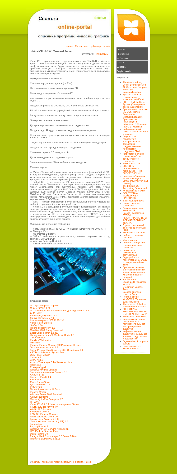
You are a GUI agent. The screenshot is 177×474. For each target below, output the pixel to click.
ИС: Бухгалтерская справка (44, 305)
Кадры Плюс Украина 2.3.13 (44, 419)
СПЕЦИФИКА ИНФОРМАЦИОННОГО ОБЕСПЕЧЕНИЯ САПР (135, 311)
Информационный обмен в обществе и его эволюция (135, 131)
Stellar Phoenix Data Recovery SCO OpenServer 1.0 (56, 350)
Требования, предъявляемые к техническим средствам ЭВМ (132, 148)
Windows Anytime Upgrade (43, 369)
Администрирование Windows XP (133, 209)
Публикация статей (100, 46)
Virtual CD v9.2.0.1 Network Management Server (54, 404)
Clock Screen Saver (40, 382)
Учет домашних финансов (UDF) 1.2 (49, 421)
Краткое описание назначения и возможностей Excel (133, 97)
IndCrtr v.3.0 (36, 387)
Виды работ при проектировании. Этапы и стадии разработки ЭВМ (135, 261)
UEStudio (35, 342)
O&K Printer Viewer (40, 355)
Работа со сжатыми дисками (133, 236)
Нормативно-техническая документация (130, 252)
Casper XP (35, 357)
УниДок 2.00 (36, 325)
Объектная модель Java (133, 288)
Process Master (38, 392)
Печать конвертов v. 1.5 (42, 328)
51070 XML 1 (36, 360)
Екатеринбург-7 (38, 367)
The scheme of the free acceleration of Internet (134, 305)
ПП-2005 (34, 402)
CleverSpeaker (37, 337)
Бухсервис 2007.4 (39, 411)
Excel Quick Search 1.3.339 (44, 333)
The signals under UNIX (135, 316)
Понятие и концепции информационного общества (134, 245)
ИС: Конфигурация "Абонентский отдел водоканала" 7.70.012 (62, 310)
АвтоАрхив (35, 379)
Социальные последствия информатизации (131, 139)
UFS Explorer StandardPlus (44, 431)
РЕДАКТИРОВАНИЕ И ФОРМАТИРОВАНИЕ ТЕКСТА (135, 220)
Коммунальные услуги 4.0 (44, 407)
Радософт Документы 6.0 (43, 315)
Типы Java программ (133, 200)
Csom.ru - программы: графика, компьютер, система (57, 462)
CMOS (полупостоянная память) (135, 182)
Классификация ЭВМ (134, 190)
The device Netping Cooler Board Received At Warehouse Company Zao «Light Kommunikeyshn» (135, 87)
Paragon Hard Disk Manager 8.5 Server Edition (53, 436)
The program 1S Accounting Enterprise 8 (135, 187)
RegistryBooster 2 (39, 426)
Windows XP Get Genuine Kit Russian (49, 429)
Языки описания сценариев (131, 204)
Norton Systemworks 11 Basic (45, 389)
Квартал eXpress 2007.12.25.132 (47, 320)
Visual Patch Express (41, 323)
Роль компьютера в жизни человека (133, 347)
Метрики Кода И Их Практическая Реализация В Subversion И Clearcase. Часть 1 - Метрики (135, 122)
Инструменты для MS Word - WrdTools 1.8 (52, 335)
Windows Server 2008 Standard (46, 394)
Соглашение (81, 46)
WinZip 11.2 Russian (40, 409)
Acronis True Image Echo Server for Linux (51, 362)
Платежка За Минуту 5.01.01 (45, 438)
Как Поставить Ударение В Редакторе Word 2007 (134, 282)
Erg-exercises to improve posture (135, 342)
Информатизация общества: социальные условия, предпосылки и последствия (135, 335)
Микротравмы (130, 240)
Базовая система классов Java (132, 293)
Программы (101, 53)
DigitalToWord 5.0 (39, 434)
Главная (69, 46)
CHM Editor (36, 313)
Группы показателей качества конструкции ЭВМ (134, 228)
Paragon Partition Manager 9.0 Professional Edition (55, 345)
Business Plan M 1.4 (40, 377)
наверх (88, 462)
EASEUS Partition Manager (44, 414)
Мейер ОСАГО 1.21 (40, 308)
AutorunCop (36, 424)
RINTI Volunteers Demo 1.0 (44, 416)
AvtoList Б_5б (37, 374)
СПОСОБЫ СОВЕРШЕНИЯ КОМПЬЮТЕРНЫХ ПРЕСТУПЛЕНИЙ (133, 170)
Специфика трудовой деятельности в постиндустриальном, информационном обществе (134, 324)
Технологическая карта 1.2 (44, 347)
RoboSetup (35, 364)
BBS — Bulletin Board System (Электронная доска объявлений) (134, 104)
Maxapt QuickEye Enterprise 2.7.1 (47, 399)
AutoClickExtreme (39, 397)
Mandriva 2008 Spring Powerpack (47, 330)
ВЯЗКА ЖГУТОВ (131, 163)
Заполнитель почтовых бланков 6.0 (48, 372)
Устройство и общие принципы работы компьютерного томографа (133, 157)
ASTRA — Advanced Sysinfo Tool (47, 352)
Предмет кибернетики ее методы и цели (134, 177)
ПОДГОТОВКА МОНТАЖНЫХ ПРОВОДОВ (130, 196)
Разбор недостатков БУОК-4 (133, 214)
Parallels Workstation (40, 340)
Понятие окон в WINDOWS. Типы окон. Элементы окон (135, 299)
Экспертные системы (134, 232)
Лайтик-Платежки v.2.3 (42, 318)
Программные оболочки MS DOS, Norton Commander (135, 112)
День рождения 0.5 (40, 384)
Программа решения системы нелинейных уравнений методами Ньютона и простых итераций (134, 272)
